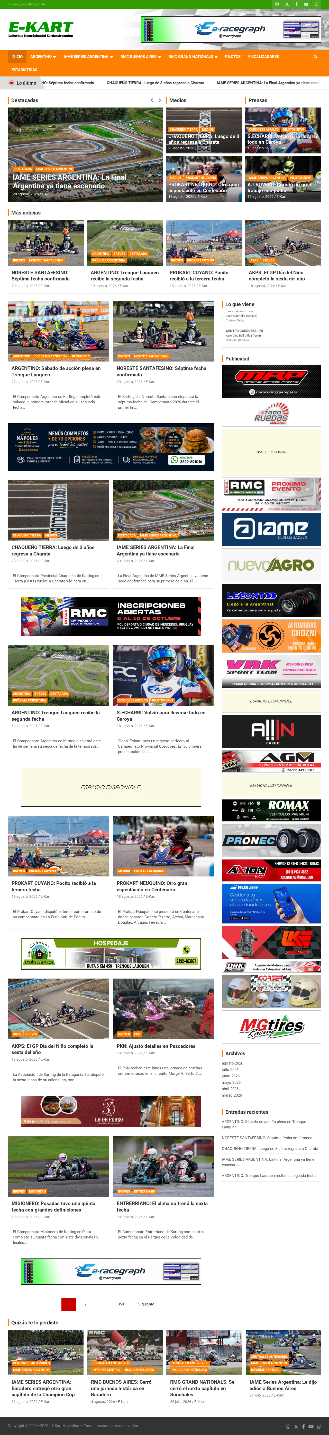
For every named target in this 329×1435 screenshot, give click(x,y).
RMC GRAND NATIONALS (191, 56)
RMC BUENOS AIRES (139, 56)
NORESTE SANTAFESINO (46, 260)
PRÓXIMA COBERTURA (90, 169)
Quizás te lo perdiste (34, 1323)
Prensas (258, 100)
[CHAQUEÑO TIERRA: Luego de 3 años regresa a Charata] (58, 510)
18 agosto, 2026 (181, 196)
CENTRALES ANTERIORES (31, 1363)
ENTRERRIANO (144, 1191)
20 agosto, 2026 (181, 148)
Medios (177, 100)
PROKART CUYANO (200, 260)
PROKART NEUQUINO (201, 178)
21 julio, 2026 (260, 1395)
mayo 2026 (231, 1082)
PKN (137, 1034)
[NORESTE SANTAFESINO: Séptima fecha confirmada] (163, 331)
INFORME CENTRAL (107, 1370)
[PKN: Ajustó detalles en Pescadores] (163, 1008)
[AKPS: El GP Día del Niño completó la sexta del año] (58, 1008)
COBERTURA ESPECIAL (51, 356)
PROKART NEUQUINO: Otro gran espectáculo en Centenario (203, 187)
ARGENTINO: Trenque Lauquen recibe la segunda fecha (125, 276)
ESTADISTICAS (24, 69)
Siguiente (146, 1304)
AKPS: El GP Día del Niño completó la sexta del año (277, 276)
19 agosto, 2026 (26, 194)
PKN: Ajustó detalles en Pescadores (156, 1046)
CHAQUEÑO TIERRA (184, 129)
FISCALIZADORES (263, 56)
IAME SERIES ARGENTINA (86, 56)
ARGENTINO (41, 56)
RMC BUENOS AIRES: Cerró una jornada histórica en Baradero (121, 1388)
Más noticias (26, 213)
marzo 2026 (232, 1095)
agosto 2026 (232, 1063)
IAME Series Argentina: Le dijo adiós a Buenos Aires (283, 1385)
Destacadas (24, 100)
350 (121, 1304)
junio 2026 (231, 1076)
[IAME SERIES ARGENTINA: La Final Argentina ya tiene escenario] (163, 510)
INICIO (17, 56)
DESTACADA (60, 169)
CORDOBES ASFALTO (264, 129)
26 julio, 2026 (180, 1402)
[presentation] (152, 100)
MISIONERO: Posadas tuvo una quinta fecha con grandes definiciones (53, 1206)
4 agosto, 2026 (103, 1402)
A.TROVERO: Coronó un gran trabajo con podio (279, 187)
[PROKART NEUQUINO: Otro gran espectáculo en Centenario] (163, 845)
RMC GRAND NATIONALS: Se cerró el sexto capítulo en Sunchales (202, 1388)
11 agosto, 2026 (260, 196)
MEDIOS (208, 129)
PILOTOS (233, 56)
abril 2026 (230, 1089)
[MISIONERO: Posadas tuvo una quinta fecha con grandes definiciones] (58, 1166)
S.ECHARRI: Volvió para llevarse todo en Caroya (283, 139)
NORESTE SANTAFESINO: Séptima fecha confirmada (41, 276)
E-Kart (47, 194)
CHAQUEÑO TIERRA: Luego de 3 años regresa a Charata (73, 83)
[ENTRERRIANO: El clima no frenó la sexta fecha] (163, 1166)
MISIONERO (37, 1191)
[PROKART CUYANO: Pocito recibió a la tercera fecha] (58, 845)
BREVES (41, 169)
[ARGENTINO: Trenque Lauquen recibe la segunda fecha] (58, 675)
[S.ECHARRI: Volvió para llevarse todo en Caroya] (163, 675)
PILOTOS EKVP (293, 129)
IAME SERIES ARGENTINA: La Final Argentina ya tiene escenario (190, 83)
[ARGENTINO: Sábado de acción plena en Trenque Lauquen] (58, 331)
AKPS (254, 260)
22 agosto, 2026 (25, 382)
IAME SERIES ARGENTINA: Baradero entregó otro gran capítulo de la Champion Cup (43, 1388)
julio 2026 (230, 1069)
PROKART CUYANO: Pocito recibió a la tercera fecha (199, 276)
